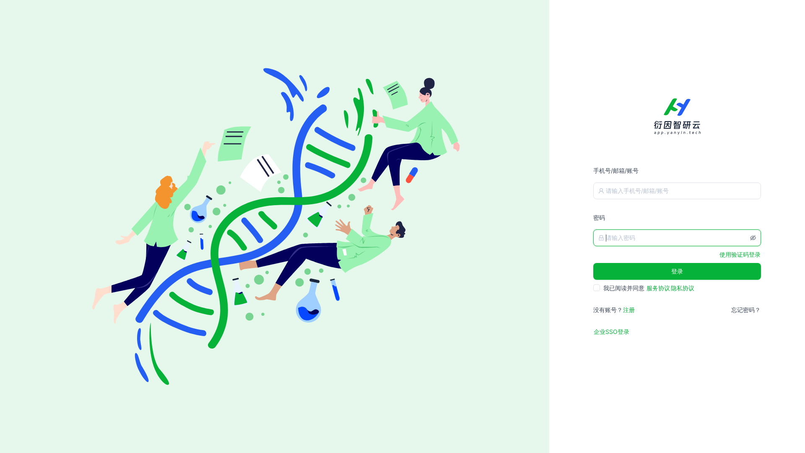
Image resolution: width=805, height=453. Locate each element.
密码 (599, 217)
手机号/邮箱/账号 (616, 170)
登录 (677, 271)
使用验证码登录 (740, 254)
